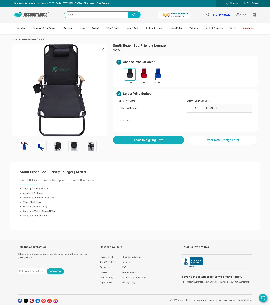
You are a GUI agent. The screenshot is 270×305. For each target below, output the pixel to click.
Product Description (54, 180)
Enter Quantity (199, 101)
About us (126, 262)
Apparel (95, 28)
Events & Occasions (214, 28)
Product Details (28, 180)
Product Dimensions (82, 180)
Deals (233, 28)
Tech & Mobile (175, 28)
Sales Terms (229, 300)
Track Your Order (107, 262)
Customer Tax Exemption (134, 277)
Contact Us (105, 267)
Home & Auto (132, 28)
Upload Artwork (129, 272)
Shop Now (89, 3)
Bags (82, 28)
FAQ (124, 267)
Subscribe (55, 271)
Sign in (243, 15)
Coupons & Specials (131, 257)
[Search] (134, 14)
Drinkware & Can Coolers (44, 28)
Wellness (193, 28)
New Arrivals (248, 28)
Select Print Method (128, 101)
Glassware (68, 28)
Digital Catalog (106, 282)
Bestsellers (21, 28)
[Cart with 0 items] (254, 15)
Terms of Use (215, 300)
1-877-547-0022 (220, 14)
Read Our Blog (106, 277)
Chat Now (234, 3)
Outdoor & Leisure (153, 28)
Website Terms (244, 300)
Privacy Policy (128, 282)
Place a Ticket (106, 257)
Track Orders (252, 3)
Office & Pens (112, 28)
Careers (103, 272)
